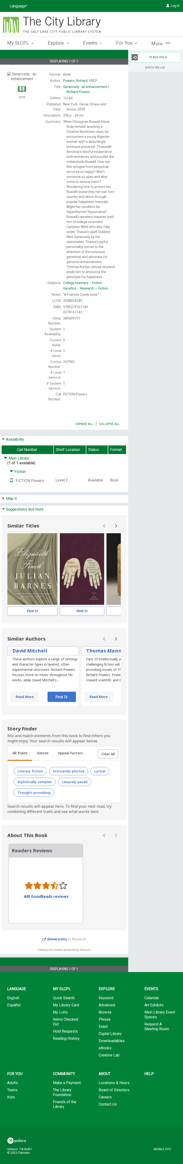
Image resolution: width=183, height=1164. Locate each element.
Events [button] (90, 43)
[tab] (20, 753)
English (13, 998)
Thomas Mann (104, 650)
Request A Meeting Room (156, 1026)
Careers (105, 1097)
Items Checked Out (65, 1021)
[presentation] (32, 569)
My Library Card (66, 1005)
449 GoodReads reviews (46, 896)
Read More (25, 696)
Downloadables (112, 1041)
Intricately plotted (68, 771)
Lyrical (99, 771)
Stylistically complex (34, 782)
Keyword (106, 998)
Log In (175, 6)
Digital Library (110, 1033)
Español (13, 1005)
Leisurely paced (74, 782)
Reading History (66, 1038)
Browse (105, 1012)
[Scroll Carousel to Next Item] (116, 526)
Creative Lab (109, 1055)
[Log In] (167, 6)
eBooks (105, 1048)
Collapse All (109, 424)
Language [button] (16, 989)
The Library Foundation (62, 1092)
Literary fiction (30, 771)
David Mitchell (29, 650)
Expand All (84, 424)
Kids (11, 1097)
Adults (12, 1083)
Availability (15, 439)
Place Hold (158, 57)
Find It (32, 611)
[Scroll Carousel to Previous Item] (104, 526)
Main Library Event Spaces (159, 1014)
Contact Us (108, 1104)
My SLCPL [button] (18, 43)
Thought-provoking (34, 792)
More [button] (157, 44)
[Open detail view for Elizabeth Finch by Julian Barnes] (32, 569)
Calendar (151, 998)
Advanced (107, 1005)
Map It (11, 498)
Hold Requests (65, 1031)
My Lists (60, 1012)
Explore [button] (56, 43)
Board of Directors (114, 1090)
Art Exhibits (153, 1005)
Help (149, 1073)
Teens (12, 1090)
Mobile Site (162, 1149)
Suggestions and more (25, 509)
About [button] (105, 1073)
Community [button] (64, 1073)
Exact (103, 1026)
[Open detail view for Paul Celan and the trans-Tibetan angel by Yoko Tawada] (82, 569)
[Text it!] (11, 480)
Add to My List (155, 67)
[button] (108, 754)
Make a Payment (67, 1083)
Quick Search (64, 998)
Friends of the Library (64, 1104)
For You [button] (125, 43)
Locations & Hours (114, 1083)
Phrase (105, 1019)
